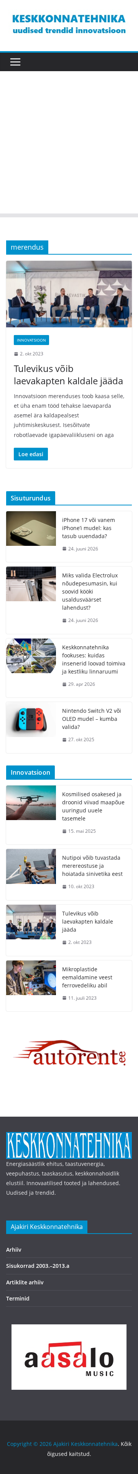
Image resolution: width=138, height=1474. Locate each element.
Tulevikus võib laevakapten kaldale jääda (68, 374)
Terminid (18, 1298)
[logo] (69, 1137)
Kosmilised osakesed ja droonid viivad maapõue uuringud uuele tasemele (93, 806)
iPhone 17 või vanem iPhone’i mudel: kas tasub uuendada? (88, 528)
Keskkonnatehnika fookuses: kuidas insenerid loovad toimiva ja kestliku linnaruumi (93, 659)
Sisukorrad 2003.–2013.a (37, 1265)
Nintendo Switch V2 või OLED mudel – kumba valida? (91, 718)
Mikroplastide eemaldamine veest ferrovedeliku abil (87, 977)
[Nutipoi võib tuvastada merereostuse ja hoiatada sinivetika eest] (31, 874)
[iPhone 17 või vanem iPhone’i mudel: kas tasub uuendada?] (31, 536)
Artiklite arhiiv (25, 1282)
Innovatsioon (31, 340)
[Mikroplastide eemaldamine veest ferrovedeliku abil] (31, 986)
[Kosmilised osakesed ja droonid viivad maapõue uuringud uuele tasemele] (31, 815)
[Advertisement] (69, 144)
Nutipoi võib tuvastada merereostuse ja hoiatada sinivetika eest (92, 865)
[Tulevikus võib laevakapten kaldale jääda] (69, 294)
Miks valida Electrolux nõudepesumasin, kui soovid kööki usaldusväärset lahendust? (90, 591)
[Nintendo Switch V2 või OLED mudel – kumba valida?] (31, 727)
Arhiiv (13, 1249)
